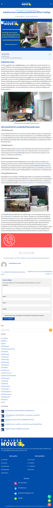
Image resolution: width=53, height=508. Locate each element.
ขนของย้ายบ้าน (4, 460)
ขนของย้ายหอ (4, 463)
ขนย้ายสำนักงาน (4, 473)
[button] (2, 4)
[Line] (49, 500)
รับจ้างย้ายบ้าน (15, 134)
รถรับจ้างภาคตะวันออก (6, 373)
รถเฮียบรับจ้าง (47, 183)
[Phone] (49, 496)
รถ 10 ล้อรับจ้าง (38, 183)
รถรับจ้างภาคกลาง (5, 370)
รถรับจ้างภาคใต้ (4, 381)
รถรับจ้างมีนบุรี (4, 384)
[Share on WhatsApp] (20, 253)
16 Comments (8, 416)
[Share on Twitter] (25, 253)
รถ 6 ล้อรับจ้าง (30, 183)
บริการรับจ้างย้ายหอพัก (19, 151)
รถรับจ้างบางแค (6, 56)
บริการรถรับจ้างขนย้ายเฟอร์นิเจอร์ (41, 164)
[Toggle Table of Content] (49, 54)
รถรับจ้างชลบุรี (4, 352)
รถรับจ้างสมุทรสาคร (5, 397)
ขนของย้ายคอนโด (5, 466)
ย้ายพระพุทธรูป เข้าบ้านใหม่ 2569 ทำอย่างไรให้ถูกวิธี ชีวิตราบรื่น (19, 419)
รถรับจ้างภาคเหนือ (5, 378)
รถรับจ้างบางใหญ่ (5, 362)
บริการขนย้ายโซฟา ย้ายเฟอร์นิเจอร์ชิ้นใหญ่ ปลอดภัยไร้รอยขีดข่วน (19, 410)
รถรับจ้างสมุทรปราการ (6, 392)
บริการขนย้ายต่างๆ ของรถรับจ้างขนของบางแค (12, 58)
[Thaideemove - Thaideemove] (26, 4)
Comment (5, 285)
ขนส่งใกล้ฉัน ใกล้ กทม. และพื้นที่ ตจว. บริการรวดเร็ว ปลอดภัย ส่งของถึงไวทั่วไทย (23, 424)
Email (4, 303)
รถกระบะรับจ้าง (22, 183)
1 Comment (8, 421)
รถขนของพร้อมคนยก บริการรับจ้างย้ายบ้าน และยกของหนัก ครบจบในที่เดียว (22, 415)
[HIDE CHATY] (49, 504)
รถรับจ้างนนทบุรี (5, 357)
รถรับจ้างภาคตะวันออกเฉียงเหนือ (8, 376)
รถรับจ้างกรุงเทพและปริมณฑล (32, 10)
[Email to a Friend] (28, 253)
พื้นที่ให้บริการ (23, 10)
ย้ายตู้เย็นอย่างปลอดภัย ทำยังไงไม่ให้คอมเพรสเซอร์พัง (17, 429)
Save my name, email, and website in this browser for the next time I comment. (24, 315)
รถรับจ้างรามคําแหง (5, 386)
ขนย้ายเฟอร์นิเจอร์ (5, 469)
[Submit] (50, 330)
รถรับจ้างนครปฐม (5, 354)
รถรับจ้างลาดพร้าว (5, 389)
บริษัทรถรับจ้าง (8, 217)
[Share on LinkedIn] (33, 253)
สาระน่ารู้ (3, 402)
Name (4, 296)
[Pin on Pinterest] (30, 253)
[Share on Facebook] (22, 253)
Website (5, 309)
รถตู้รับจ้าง (3, 344)
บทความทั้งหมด (18, 10)
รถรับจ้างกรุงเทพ (5, 346)
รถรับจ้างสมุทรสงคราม (6, 394)
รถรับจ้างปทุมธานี (5, 365)
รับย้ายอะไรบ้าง (4, 400)
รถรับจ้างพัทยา (4, 368)
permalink (47, 258)
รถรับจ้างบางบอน (5, 360)
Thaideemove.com (34, 16)
